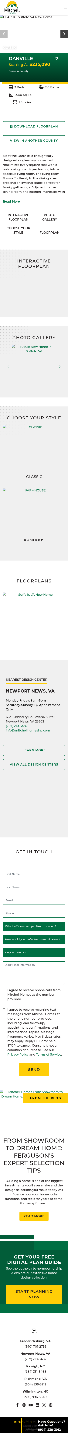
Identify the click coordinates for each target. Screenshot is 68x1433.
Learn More (34, 750)
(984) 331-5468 (35, 1371)
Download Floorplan (36, 126)
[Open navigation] (65, 7)
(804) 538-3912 (35, 1384)
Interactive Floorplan (18, 217)
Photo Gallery (49, 217)
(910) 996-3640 (35, 1397)
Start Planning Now (34, 1294)
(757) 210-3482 (16, 726)
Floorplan (50, 232)
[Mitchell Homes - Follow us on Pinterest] (50, 1405)
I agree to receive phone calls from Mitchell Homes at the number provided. (34, 994)
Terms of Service (48, 1054)
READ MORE (34, 1216)
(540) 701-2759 (35, 1346)
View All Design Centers (34, 764)
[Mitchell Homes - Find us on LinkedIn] (37, 1405)
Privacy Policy (18, 1054)
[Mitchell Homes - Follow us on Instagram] (24, 1405)
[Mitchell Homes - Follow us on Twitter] (44, 1405)
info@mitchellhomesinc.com (28, 730)
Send (34, 1069)
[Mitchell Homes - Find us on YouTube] (30, 1405)
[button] (64, 34)
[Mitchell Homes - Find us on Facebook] (17, 1405)
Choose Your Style (18, 230)
